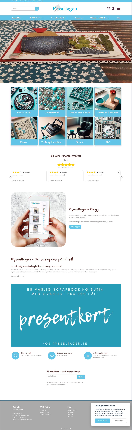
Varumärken (72, 410)
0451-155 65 (22, 418)
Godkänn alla (102, 421)
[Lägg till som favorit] (108, 9)
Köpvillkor (71, 412)
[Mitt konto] (113, 9)
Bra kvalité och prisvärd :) (20, 175)
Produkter (16, 18)
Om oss (70, 414)
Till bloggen (75, 227)
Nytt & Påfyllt (35, 18)
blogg (35, 272)
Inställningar (119, 421)
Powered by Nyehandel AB (66, 428)
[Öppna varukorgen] (118, 9)
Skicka (80, 377)
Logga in (43, 410)
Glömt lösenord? (45, 414)
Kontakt (70, 416)
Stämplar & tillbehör (98, 18)
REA (118, 18)
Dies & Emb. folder (58, 18)
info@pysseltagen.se (25, 420)
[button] (10, 176)
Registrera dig (44, 412)
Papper (78, 18)
